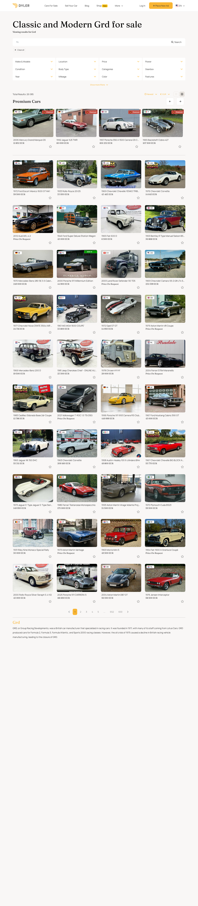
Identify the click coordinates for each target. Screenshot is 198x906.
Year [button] (17, 76)
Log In (142, 5)
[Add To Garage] (50, 146)
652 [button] (112, 611)
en (180, 5)
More (117, 5)
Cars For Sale (51, 5)
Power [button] (148, 61)
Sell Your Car (71, 5)
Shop (102, 5)
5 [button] (98, 611)
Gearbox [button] (149, 69)
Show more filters (97, 84)
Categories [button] (107, 69)
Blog (87, 5)
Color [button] (104, 76)
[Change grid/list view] (176, 94)
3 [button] (86, 611)
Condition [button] (20, 69)
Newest (150, 94)
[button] (127, 612)
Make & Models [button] (22, 61)
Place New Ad (162, 5)
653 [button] (120, 611)
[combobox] (99, 42)
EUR (164, 94)
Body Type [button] (64, 69)
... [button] (104, 611)
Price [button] (104, 61)
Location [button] (63, 61)
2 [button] (80, 611)
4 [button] (92, 611)
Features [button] (149, 76)
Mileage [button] (62, 76)
